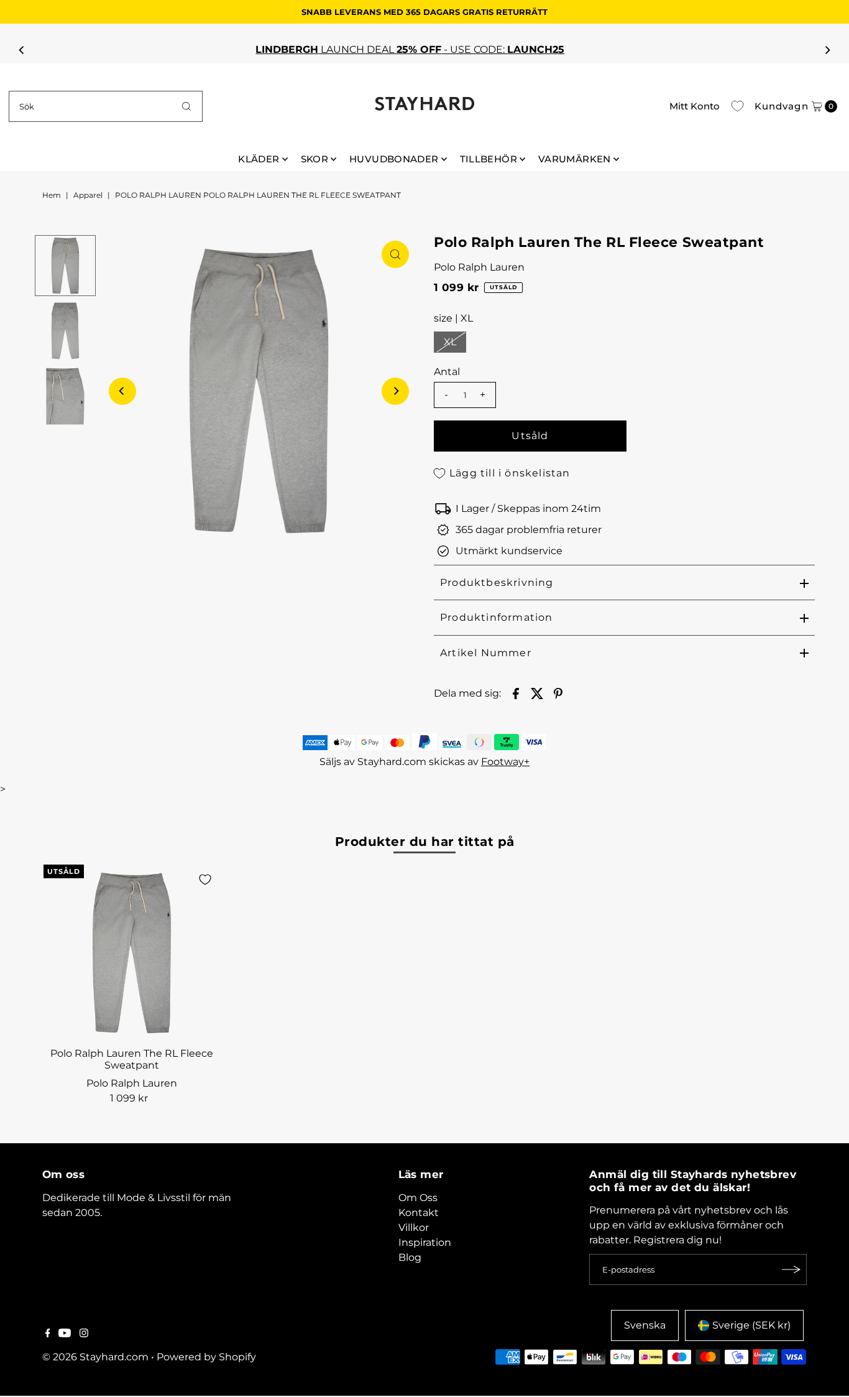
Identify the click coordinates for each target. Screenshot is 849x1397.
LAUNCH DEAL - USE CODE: (424, 49)
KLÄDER (258, 159)
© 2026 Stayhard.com (95, 1357)
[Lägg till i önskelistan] (205, 879)
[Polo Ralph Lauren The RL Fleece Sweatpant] (132, 953)
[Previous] (21, 50)
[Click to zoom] (395, 254)
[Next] (827, 50)
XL (450, 342)
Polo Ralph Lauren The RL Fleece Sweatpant (131, 1059)
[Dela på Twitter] (537, 693)
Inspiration (424, 1242)
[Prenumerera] (791, 1269)
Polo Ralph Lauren (479, 267)
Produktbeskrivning (497, 582)
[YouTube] (64, 1334)
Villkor (413, 1227)
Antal (447, 372)
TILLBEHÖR (488, 159)
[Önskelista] (737, 106)
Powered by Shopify (206, 1357)
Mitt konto (694, 106)
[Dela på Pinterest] (558, 693)
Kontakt (418, 1212)
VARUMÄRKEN (574, 159)
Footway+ (505, 762)
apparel (88, 195)
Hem (51, 195)
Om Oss (418, 1198)
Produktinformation (496, 617)
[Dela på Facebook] (516, 693)
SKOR (315, 159)
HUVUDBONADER (394, 159)
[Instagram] (84, 1334)
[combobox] (106, 106)
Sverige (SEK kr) (751, 1325)
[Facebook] (47, 1334)
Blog (409, 1257)
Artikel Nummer (485, 653)
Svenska (645, 1325)
